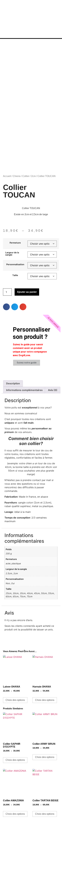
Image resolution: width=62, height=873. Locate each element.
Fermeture (15, 243)
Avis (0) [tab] (52, 390)
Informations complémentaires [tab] (24, 390)
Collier (25, 176)
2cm (33, 176)
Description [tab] (13, 383)
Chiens (16, 176)
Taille (15, 275)
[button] (6, 306)
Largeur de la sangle (12, 253)
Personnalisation (15, 264)
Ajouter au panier (27, 292)
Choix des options (15, 700)
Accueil (7, 176)
